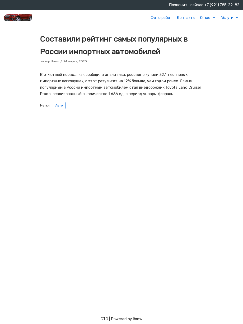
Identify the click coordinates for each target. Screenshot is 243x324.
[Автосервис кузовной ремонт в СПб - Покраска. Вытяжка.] (18, 17)
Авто (59, 105)
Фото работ (161, 17)
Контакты (186, 17)
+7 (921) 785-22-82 (221, 5)
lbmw (55, 61)
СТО (104, 319)
